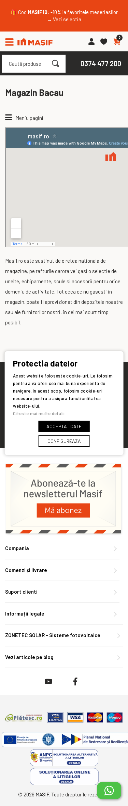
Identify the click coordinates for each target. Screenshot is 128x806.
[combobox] (34, 63)
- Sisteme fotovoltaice (52, 635)
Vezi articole (29, 657)
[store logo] (35, 41)
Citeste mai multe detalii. (39, 413)
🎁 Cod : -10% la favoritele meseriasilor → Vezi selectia (64, 15)
